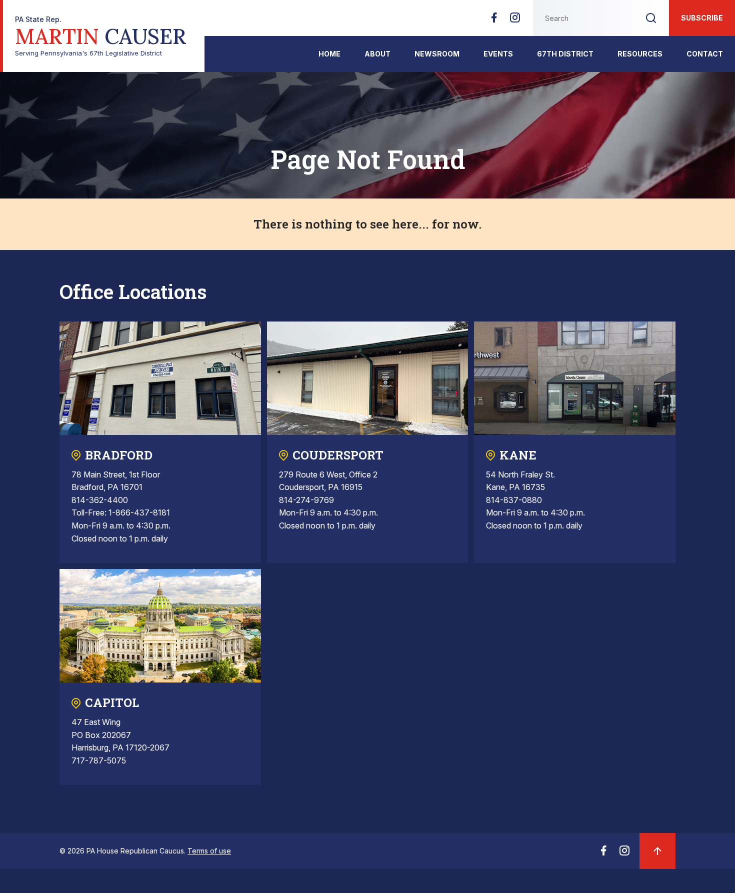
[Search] (651, 18)
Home (329, 54)
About (377, 54)
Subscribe (702, 18)
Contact (704, 54)
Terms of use (209, 850)
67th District (565, 54)
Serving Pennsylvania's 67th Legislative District (100, 36)
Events (498, 54)
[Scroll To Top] (658, 851)
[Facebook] (494, 21)
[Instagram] (515, 21)
